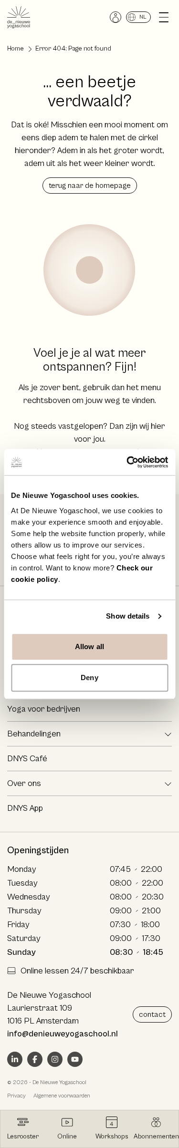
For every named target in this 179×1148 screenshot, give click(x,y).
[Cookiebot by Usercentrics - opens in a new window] (127, 462)
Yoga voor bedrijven (43, 709)
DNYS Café (27, 759)
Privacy (16, 1096)
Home (15, 48)
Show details (127, 616)
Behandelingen (34, 734)
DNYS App (25, 808)
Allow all (89, 646)
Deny (89, 677)
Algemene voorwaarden (61, 1096)
